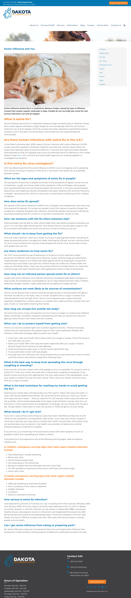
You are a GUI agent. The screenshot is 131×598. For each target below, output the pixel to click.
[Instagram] (91, 587)
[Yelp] (95, 587)
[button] (124, 25)
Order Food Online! (118, 3)
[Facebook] (88, 587)
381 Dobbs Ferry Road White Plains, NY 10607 (19, 4)
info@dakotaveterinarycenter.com (97, 591)
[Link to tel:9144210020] (68, 561)
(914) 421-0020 (76, 561)
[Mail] (106, 587)
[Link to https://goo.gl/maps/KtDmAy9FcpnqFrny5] (68, 573)
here (19, 155)
